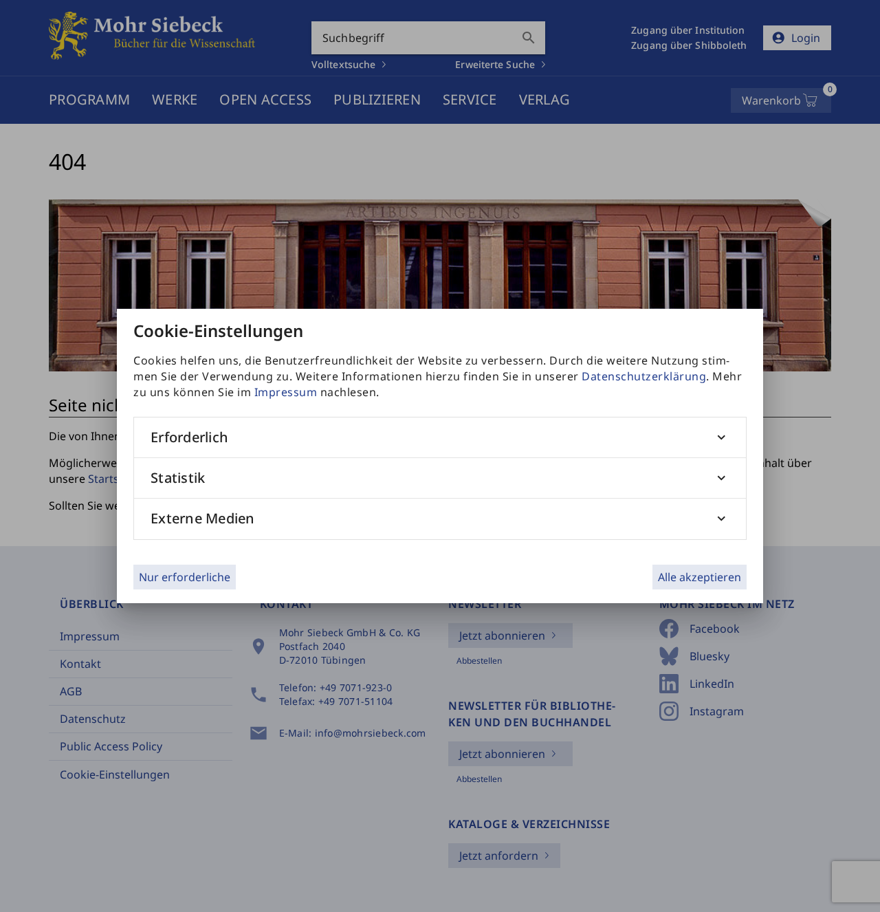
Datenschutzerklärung (644, 376)
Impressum (286, 392)
